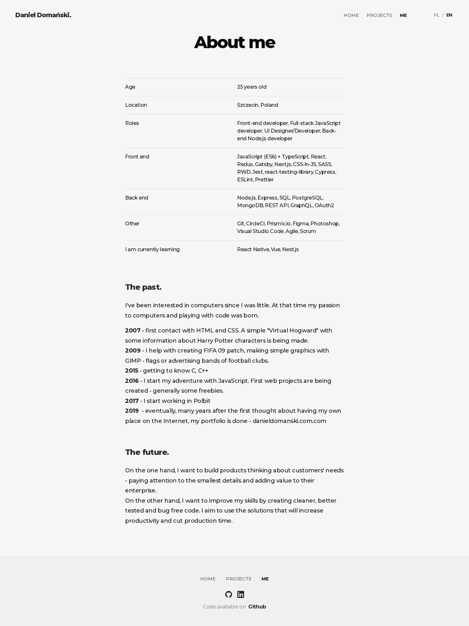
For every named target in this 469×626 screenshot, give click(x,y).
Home (351, 15)
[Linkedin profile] (240, 593)
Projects (379, 15)
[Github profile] (231, 593)
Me (403, 15)
